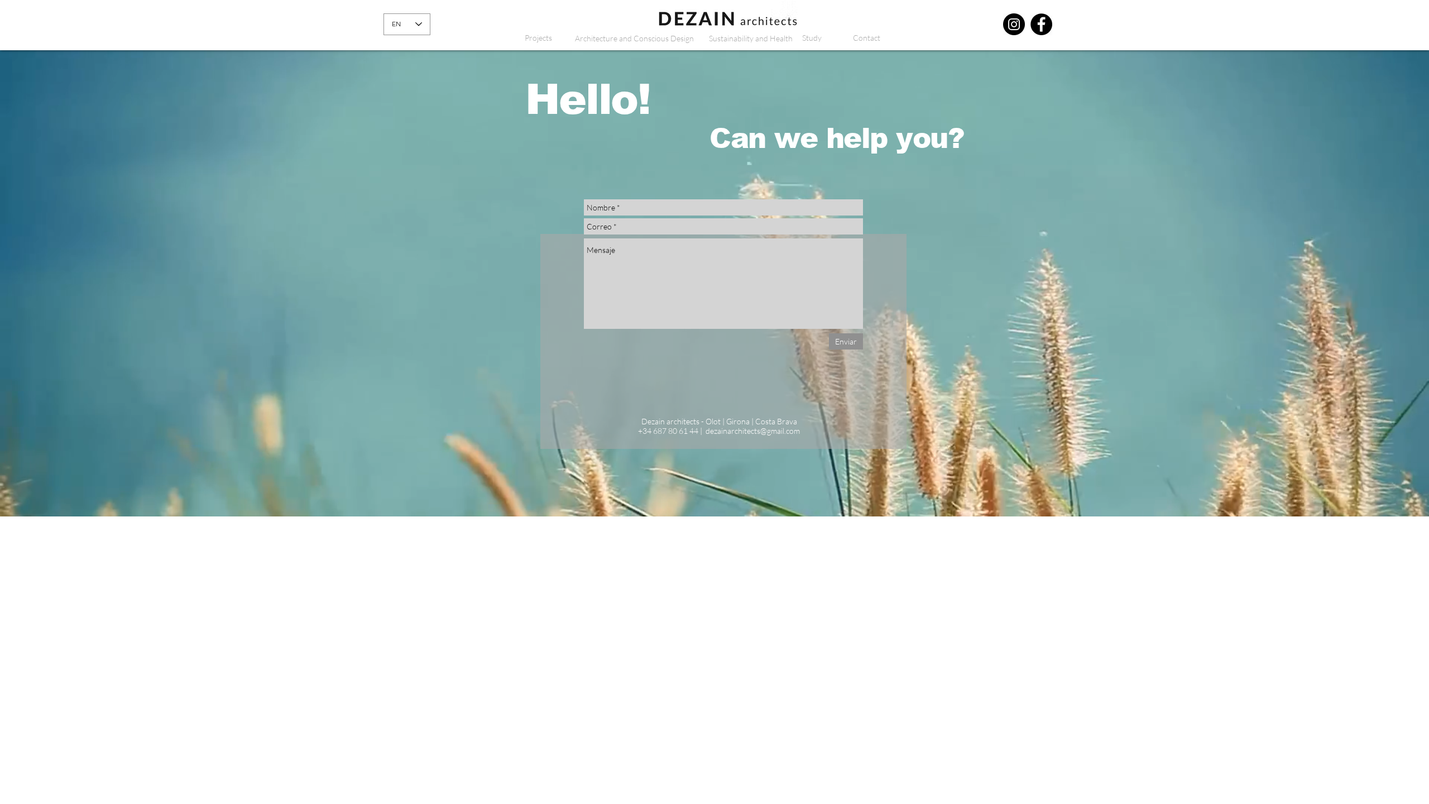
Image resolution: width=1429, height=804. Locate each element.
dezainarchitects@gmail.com (753, 431)
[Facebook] (1041, 24)
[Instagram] (1014, 24)
